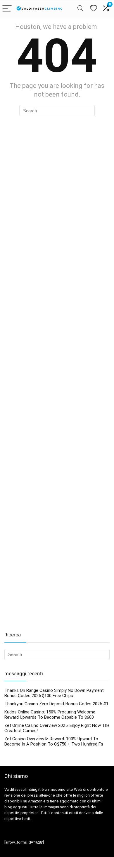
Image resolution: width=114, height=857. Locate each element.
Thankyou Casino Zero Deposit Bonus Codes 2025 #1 (56, 703)
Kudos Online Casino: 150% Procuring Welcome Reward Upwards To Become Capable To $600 (49, 714)
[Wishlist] (93, 8)
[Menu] (7, 8)
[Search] (80, 8)
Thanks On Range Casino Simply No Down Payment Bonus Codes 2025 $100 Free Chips (54, 693)
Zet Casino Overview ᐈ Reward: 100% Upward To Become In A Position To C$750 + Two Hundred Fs (53, 741)
